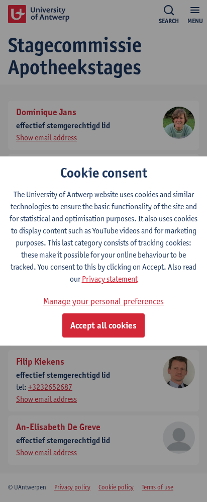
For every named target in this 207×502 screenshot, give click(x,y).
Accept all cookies (103, 325)
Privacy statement (110, 279)
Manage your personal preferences (103, 301)
